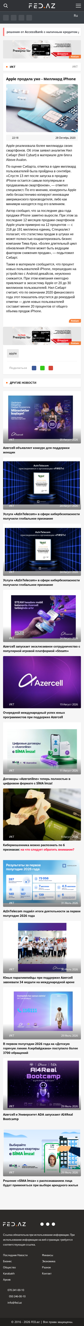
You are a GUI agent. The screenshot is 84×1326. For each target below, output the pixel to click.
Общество (9, 1267)
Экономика (48, 1261)
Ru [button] (76, 15)
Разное (46, 1267)
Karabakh (9, 1273)
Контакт (47, 1273)
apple (13, 353)
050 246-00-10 (16, 1296)
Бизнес (7, 1261)
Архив (7, 1279)
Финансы (47, 1255)
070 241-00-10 (16, 1290)
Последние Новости (15, 1255)
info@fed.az (15, 1302)
